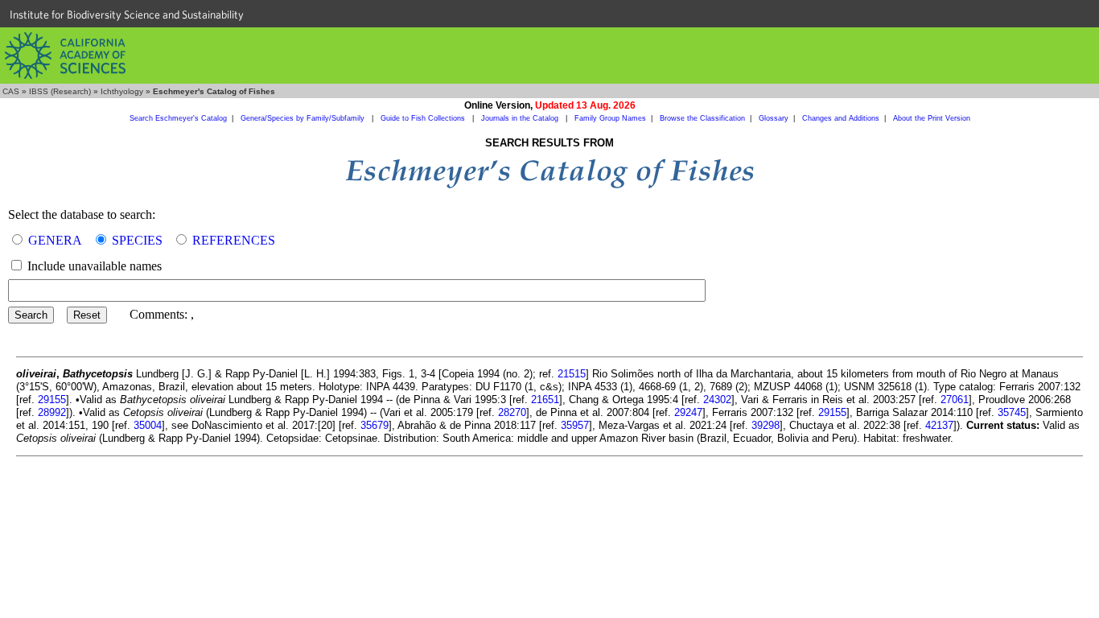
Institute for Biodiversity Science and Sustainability (127, 14)
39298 (765, 425)
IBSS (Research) (60, 91)
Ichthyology (122, 91)
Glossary (773, 118)
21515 (572, 374)
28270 (512, 412)
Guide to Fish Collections (424, 118)
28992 (52, 412)
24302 (717, 399)
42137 (939, 425)
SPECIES (137, 240)
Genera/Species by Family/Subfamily (304, 118)
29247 (688, 412)
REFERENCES (233, 240)
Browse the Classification (702, 118)
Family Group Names (610, 118)
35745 (1012, 412)
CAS (10, 91)
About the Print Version (931, 118)
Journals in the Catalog (521, 118)
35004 (148, 425)
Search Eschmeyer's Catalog (178, 118)
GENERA (55, 240)
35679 (374, 425)
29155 (52, 399)
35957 (575, 425)
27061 (955, 399)
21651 (545, 399)
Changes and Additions (840, 118)
